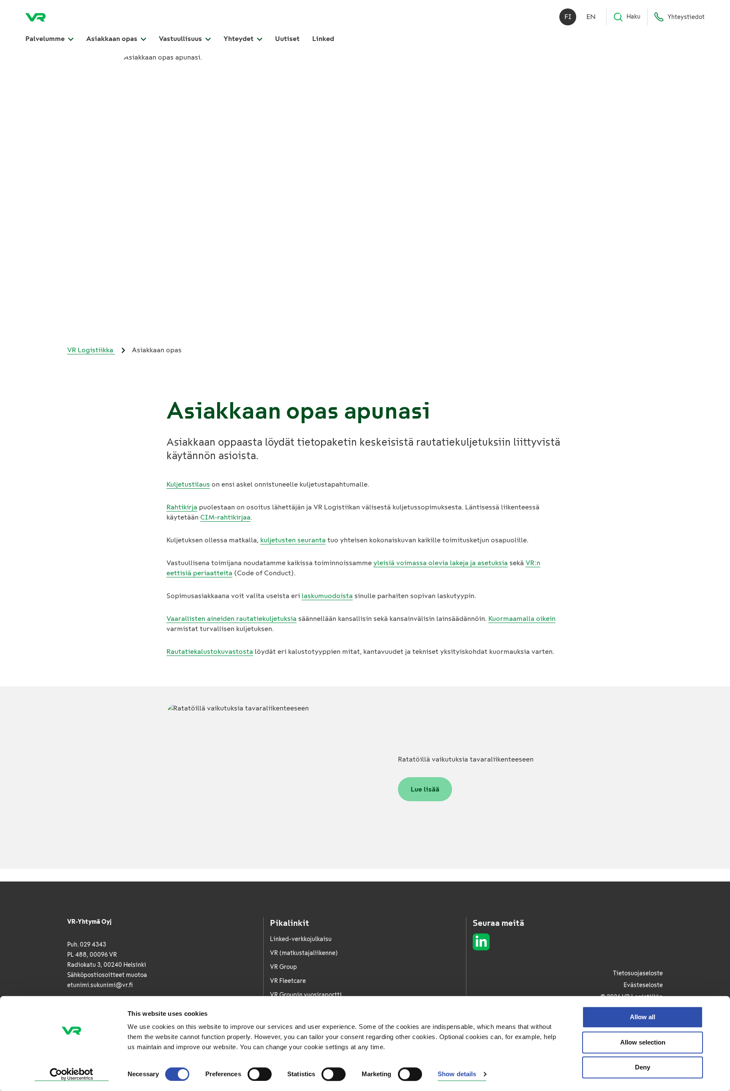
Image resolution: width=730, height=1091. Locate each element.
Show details (457, 1074)
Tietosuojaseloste (638, 973)
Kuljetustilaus (188, 484)
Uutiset (287, 39)
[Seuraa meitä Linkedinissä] (481, 941)
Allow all (642, 1016)
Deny (642, 1067)
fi (568, 17)
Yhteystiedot (686, 17)
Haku (633, 16)
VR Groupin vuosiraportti (306, 994)
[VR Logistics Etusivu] (35, 17)
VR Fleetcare (288, 981)
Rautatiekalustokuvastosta (209, 652)
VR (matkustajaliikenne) (304, 953)
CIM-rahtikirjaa (225, 517)
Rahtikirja (181, 507)
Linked (323, 39)
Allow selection (642, 1042)
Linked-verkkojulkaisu (301, 939)
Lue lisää (425, 789)
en (591, 17)
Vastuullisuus (181, 39)
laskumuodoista (327, 596)
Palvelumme (45, 39)
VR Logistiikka (91, 350)
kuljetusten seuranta (293, 540)
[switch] (260, 1074)
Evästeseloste (643, 985)
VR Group (283, 967)
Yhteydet (239, 39)
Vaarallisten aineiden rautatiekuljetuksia (231, 619)
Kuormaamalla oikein (522, 619)
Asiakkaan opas (112, 39)
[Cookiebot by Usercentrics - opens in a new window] (72, 1074)
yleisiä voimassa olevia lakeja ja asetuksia (440, 563)
